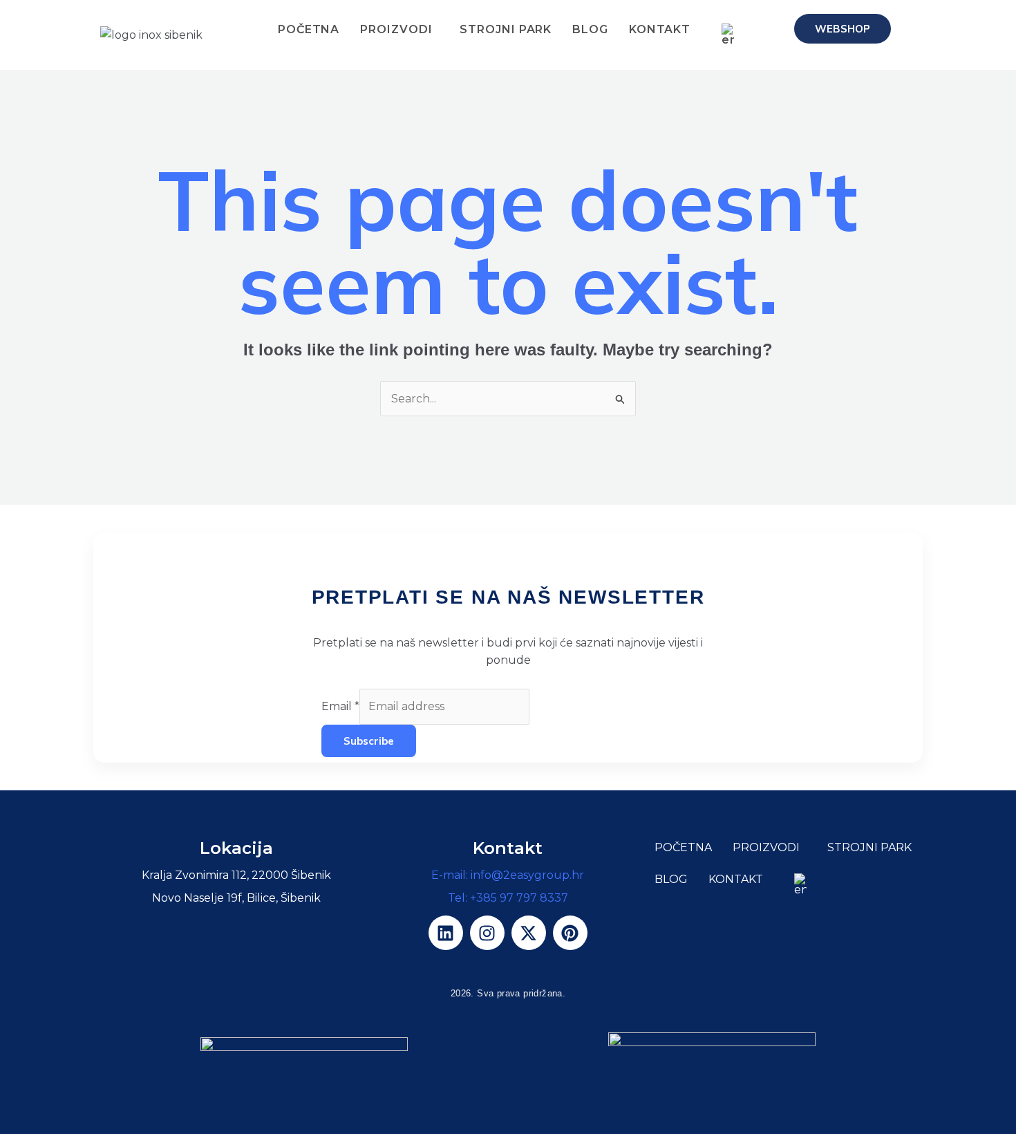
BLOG (591, 29)
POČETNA (308, 29)
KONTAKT (659, 29)
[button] (400, 30)
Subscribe (369, 740)
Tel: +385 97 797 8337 (508, 897)
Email (340, 706)
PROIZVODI (397, 29)
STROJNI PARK (506, 29)
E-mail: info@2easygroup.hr (507, 875)
